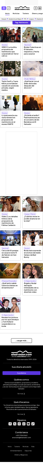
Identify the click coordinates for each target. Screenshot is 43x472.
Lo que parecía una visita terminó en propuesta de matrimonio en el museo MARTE (9, 119)
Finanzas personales (9, 281)
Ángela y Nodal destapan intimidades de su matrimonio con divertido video (31, 287)
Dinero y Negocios (21, 455)
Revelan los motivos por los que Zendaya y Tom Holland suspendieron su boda (10, 321)
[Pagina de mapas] (35, 8)
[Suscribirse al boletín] (4, 8)
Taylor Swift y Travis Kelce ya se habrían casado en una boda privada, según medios (10, 85)
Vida (32, 446)
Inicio (7, 13)
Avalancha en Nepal (15, 19)
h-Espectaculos (30, 281)
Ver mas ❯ (21, 394)
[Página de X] (14, 425)
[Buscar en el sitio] (8, 8)
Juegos (31, 19)
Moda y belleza (30, 79)
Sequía (4, 19)
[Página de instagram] (19, 425)
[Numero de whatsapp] (23, 425)
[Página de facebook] (10, 425)
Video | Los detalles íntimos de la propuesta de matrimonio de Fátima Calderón (10, 220)
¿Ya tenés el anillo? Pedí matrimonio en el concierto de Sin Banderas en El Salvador (32, 119)
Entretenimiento (16, 451)
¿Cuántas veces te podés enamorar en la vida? (32, 218)
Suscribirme (21, 373)
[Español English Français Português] (39, 8)
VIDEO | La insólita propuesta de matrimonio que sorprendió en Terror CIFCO (10, 51)
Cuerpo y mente (30, 214)
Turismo (26, 13)
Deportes (28, 451)
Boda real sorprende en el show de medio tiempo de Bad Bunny (32, 253)
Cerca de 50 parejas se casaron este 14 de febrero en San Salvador (10, 253)
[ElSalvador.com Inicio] (22, 8)
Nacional (28, 45)
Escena (4, 45)
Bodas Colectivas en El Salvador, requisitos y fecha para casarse (32, 50)
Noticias (16, 13)
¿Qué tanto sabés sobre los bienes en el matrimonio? (10, 285)
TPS (25, 19)
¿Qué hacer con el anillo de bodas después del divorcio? (31, 84)
